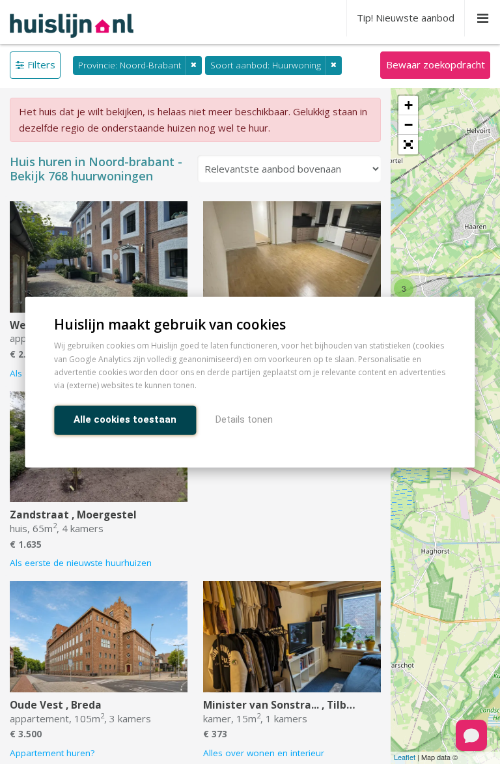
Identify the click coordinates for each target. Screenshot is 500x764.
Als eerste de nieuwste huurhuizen (81, 563)
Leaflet (404, 757)
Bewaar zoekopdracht (435, 64)
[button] (408, 144)
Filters (41, 64)
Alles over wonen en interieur (263, 753)
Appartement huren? (52, 753)
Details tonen (244, 419)
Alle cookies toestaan (125, 419)
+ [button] (408, 105)
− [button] (408, 125)
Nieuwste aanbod (405, 17)
